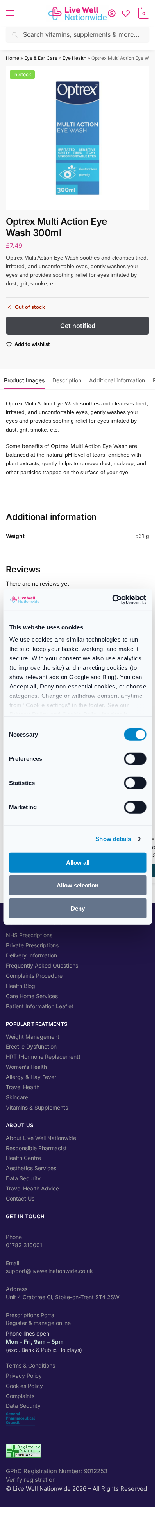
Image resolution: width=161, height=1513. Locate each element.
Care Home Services (32, 996)
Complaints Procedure (34, 975)
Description (66, 380)
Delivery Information (31, 955)
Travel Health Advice (32, 1188)
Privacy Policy (24, 1375)
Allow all (77, 862)
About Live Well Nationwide (41, 1138)
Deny (78, 908)
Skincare (17, 1097)
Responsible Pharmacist (36, 1148)
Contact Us (20, 1198)
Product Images (24, 380)
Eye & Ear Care (40, 58)
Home (12, 58)
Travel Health (22, 1087)
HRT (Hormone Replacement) (43, 1056)
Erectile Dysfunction (31, 1046)
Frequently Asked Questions (42, 965)
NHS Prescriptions (29, 935)
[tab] (24, 379)
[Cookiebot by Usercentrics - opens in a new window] (112, 600)
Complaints (20, 1396)
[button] (142, 13)
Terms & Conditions (30, 1365)
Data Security (23, 1178)
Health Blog (20, 985)
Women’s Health (26, 1066)
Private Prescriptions (32, 945)
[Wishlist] (126, 13)
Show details (113, 838)
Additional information (117, 380)
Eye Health (74, 58)
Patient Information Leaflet (39, 1006)
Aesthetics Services (31, 1168)
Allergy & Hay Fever (31, 1077)
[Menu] (17, 13)
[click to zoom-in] (77, 138)
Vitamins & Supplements (37, 1107)
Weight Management (32, 1036)
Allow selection (77, 885)
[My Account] (111, 13)
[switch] (135, 758)
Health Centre (23, 1157)
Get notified (77, 326)
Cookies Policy (24, 1385)
